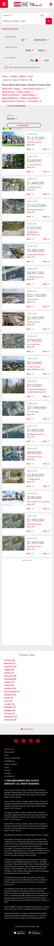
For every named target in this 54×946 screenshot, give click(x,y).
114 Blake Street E (33, 479)
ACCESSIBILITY (9, 776)
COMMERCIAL (9, 761)
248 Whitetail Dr (33, 232)
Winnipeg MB (10, 679)
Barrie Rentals (28, 95)
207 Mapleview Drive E (35, 434)
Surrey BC (8, 698)
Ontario (17, 790)
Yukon (12, 797)
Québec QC (9, 682)
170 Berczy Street (33, 367)
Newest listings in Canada (40, 835)
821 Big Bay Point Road (35, 255)
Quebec (23, 790)
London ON (9, 704)
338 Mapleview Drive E (35, 210)
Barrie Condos (24, 92)
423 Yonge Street (33, 344)
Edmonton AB (10, 676)
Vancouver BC (10, 666)
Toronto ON (9, 660)
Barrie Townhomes (10, 95)
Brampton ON (10, 694)
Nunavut (18, 797)
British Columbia (39, 790)
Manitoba (7, 792)
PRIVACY (7, 770)
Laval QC (8, 701)
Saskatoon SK (10, 716)
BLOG (6, 755)
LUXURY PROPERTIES (12, 758)
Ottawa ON (9, 673)
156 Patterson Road (34, 457)
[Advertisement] (27, 604)
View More (33, 101)
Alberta (29, 790)
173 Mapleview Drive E (35, 277)
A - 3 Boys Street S (34, 165)
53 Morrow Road (33, 322)
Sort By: (10, 115)
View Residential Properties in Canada (17, 835)
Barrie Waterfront (10, 98)
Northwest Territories (18, 795)
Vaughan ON (9, 710)
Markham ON (10, 707)
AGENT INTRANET (10, 764)
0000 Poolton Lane (34, 524)
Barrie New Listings (11, 88)
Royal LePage (28, 4)
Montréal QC (9, 663)
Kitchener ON (10, 720)
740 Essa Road (32, 299)
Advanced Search (10, 29)
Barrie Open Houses (32, 88)
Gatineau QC (9, 713)
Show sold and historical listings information (22, 67)
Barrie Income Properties (13, 101)
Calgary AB (9, 669)
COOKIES (7, 773)
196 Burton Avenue (34, 142)
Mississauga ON (11, 691)
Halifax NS (9, 685)
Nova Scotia (31, 795)
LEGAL (6, 767)
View (45, 149)
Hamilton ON (10, 688)
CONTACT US (9, 749)
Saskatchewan (17, 792)
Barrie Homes (8, 92)
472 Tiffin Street (33, 412)
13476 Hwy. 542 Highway (36, 389)
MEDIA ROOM (9, 752)
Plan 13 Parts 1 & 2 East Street (38, 502)
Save (28, 149)
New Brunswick (28, 792)
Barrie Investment (29, 98)
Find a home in (9, 790)
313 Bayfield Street (34, 187)
